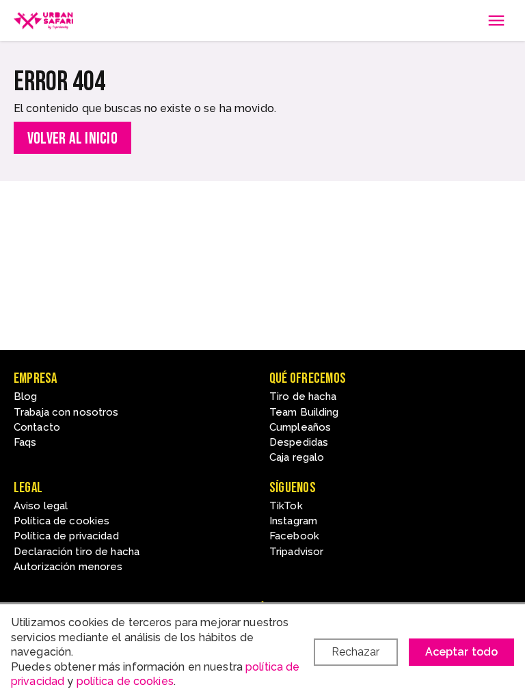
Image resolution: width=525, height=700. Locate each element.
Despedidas (298, 442)
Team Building (304, 412)
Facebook (294, 536)
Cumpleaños (300, 427)
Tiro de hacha (303, 396)
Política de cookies (61, 521)
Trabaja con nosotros (66, 412)
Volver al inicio (72, 138)
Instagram (293, 521)
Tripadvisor (296, 552)
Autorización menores (68, 567)
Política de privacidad (66, 536)
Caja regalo (296, 457)
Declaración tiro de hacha (76, 552)
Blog (25, 396)
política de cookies (125, 681)
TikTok (286, 506)
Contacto (37, 427)
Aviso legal (41, 506)
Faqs (25, 442)
